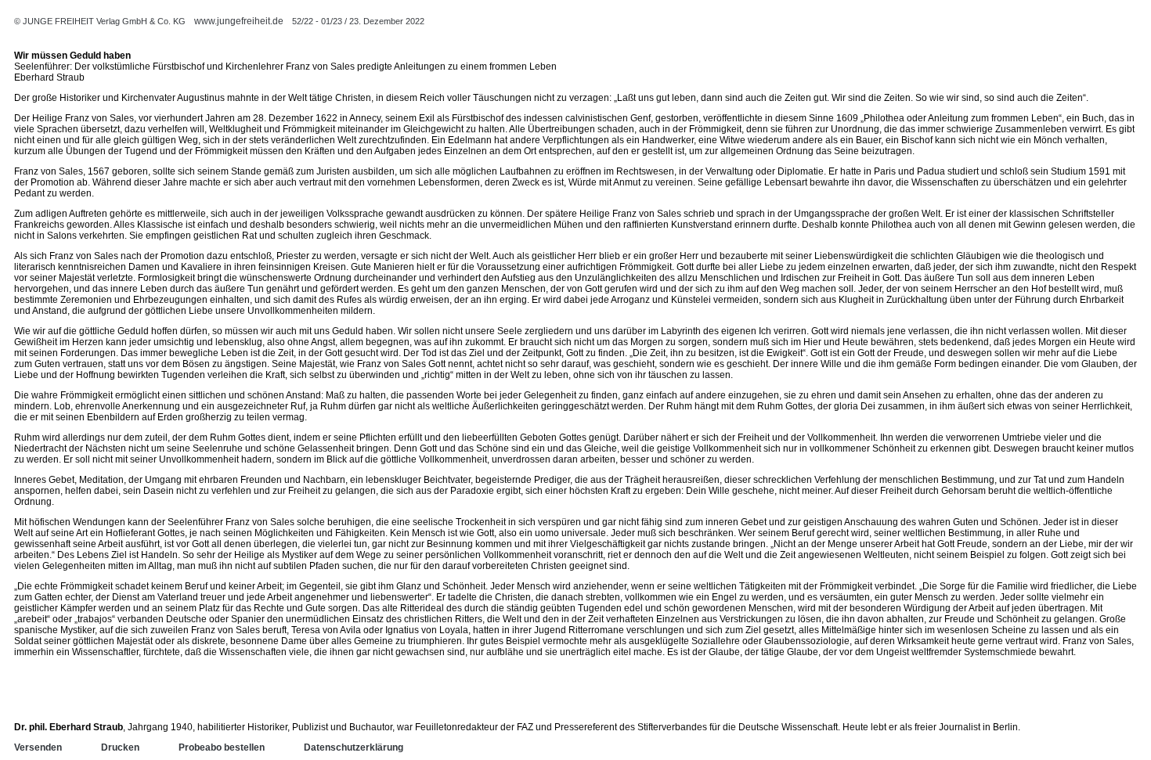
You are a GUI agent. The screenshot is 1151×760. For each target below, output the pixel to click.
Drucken (120, 747)
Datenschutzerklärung (353, 747)
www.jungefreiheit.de (238, 21)
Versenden (38, 747)
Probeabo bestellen (222, 747)
